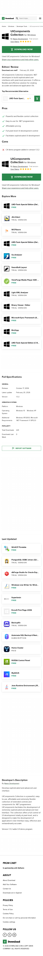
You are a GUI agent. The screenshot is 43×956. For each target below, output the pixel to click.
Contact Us (7, 889)
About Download (9, 880)
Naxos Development (11, 784)
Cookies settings (9, 922)
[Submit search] (17, 18)
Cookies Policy (8, 914)
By (19, 39)
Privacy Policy (8, 905)
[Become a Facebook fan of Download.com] (5, 935)
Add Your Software (10, 885)
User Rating (15, 42)
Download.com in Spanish (12, 893)
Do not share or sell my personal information (19, 918)
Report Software (23, 448)
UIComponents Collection (23, 33)
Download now (23, 49)
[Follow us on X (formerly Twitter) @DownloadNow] (9, 935)
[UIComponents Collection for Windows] (5, 36)
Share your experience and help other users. (20, 59)
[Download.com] (8, 18)
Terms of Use (8, 909)
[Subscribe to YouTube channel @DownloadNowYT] (14, 935)
